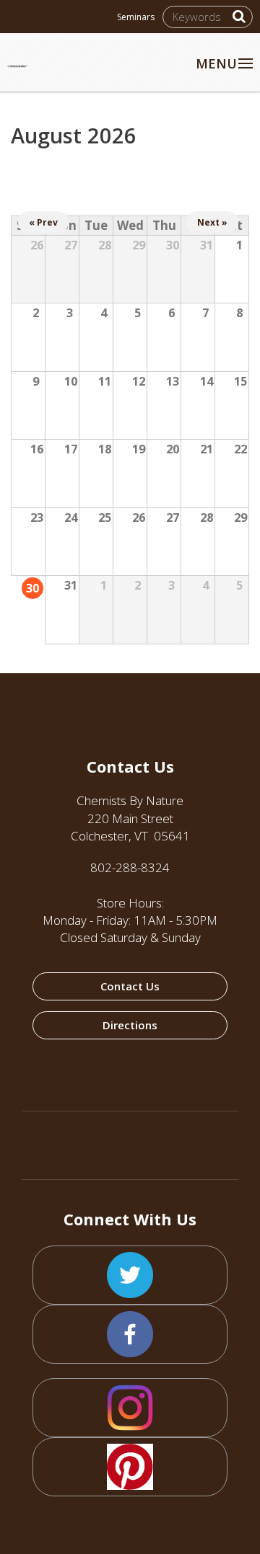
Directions (130, 1025)
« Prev (43, 222)
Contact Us (130, 986)
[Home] (39, 57)
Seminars (136, 17)
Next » (212, 222)
